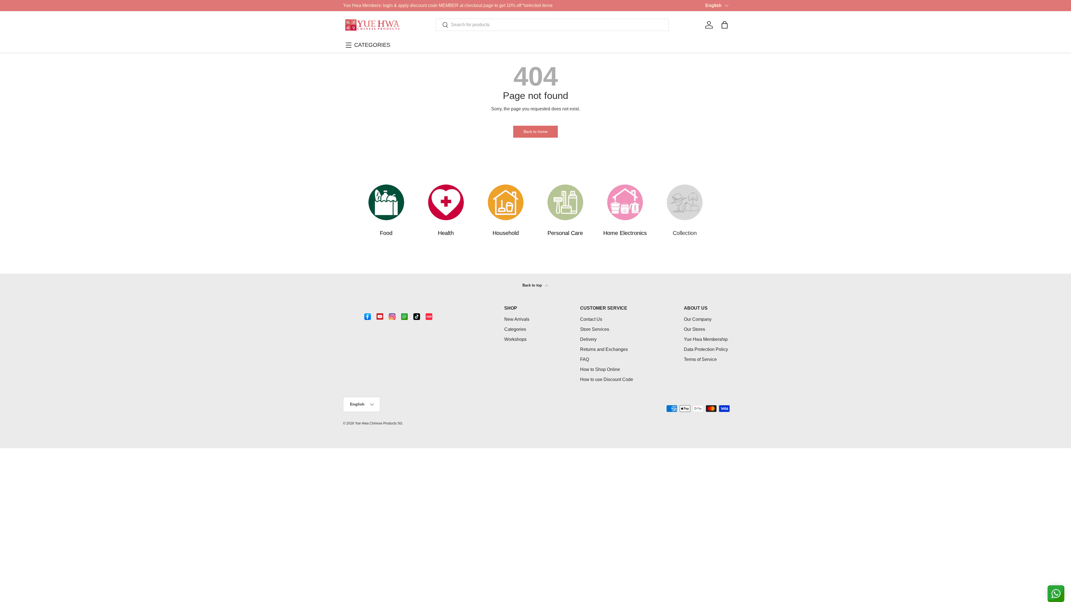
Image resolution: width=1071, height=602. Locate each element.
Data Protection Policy (706, 349)
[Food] (386, 202)
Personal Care (565, 233)
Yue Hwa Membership (706, 339)
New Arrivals (516, 319)
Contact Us (591, 319)
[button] (724, 25)
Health (446, 233)
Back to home (536, 131)
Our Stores (694, 329)
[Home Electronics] (625, 202)
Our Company (697, 319)
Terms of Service (700, 359)
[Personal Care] (565, 202)
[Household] (506, 202)
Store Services (594, 329)
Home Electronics (625, 233)
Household (506, 233)
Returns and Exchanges (604, 349)
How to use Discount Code (606, 379)
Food (386, 233)
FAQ (584, 359)
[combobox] (552, 25)
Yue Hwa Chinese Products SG (378, 423)
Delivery (588, 339)
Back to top (532, 285)
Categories (515, 329)
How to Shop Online (600, 369)
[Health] (446, 202)
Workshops (515, 339)
